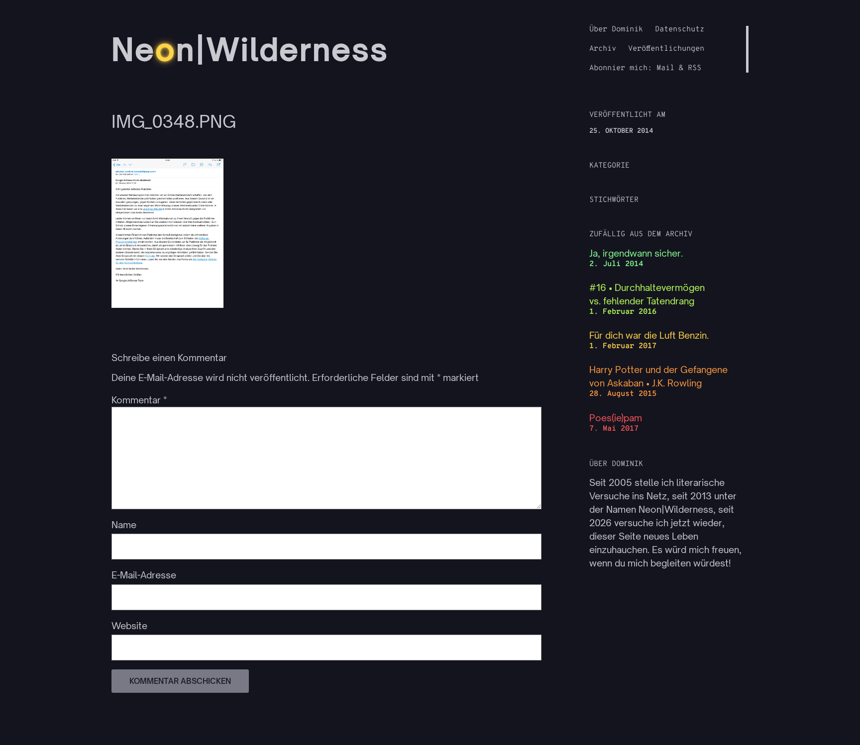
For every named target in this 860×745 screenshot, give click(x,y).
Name (123, 524)
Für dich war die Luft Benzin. (649, 335)
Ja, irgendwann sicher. (636, 253)
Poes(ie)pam (615, 417)
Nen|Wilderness (250, 49)
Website (129, 625)
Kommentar (139, 399)
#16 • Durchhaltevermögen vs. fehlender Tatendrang (647, 294)
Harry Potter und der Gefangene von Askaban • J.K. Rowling (658, 376)
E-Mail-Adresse (143, 574)
